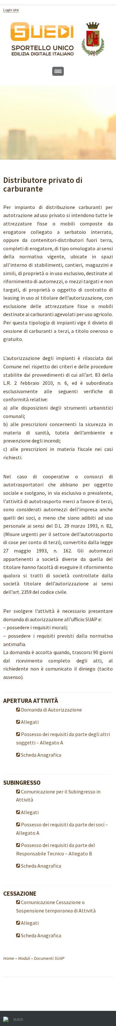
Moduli (24, 958)
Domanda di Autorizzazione (51, 709)
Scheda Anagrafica (40, 755)
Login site (11, 9)
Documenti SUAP (49, 958)
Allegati (29, 722)
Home (8, 958)
